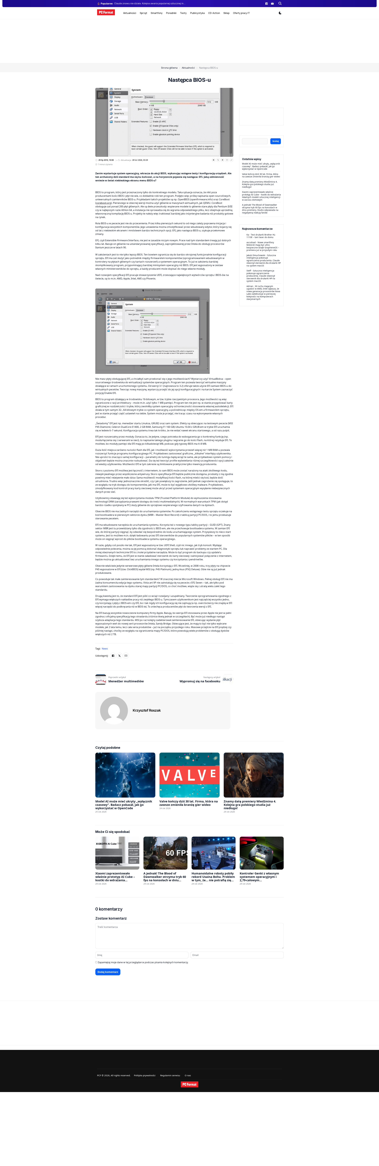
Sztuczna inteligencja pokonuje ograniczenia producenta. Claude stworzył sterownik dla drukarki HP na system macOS (263, 260)
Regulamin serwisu (170, 1075)
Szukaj (275, 141)
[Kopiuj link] (231, 160)
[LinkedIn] (222, 160)
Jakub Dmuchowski (255, 255)
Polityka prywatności (144, 1075)
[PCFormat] (189, 1084)
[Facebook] (266, 3)
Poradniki (171, 13)
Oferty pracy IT (241, 13)
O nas (188, 1075)
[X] (218, 160)
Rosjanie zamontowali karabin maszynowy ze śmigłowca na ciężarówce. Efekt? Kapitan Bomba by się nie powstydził (150, 3)
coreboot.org (103, 203)
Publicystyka (197, 13)
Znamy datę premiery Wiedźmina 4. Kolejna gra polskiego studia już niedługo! (259, 184)
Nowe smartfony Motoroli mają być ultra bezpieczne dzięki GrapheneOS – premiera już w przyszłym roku (262, 246)
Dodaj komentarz (108, 972)
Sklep (226, 13)
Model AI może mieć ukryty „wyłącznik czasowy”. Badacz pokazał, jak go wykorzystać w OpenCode (261, 166)
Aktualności (129, 13)
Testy (183, 13)
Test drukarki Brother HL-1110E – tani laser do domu (261, 236)
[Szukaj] (280, 3)
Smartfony (157, 13)
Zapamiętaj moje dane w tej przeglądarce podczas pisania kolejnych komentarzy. (143, 962)
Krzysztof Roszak (147, 710)
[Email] (227, 160)
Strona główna (169, 67)
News (105, 648)
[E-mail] (272, 3)
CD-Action (214, 13)
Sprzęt (143, 13)
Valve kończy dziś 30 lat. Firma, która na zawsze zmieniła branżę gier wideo (261, 175)
